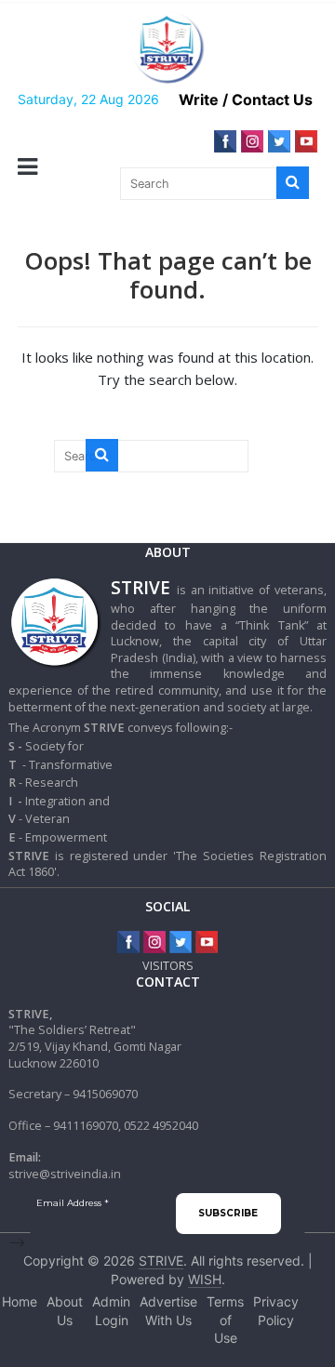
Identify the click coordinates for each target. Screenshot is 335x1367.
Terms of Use (225, 1320)
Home (19, 1301)
